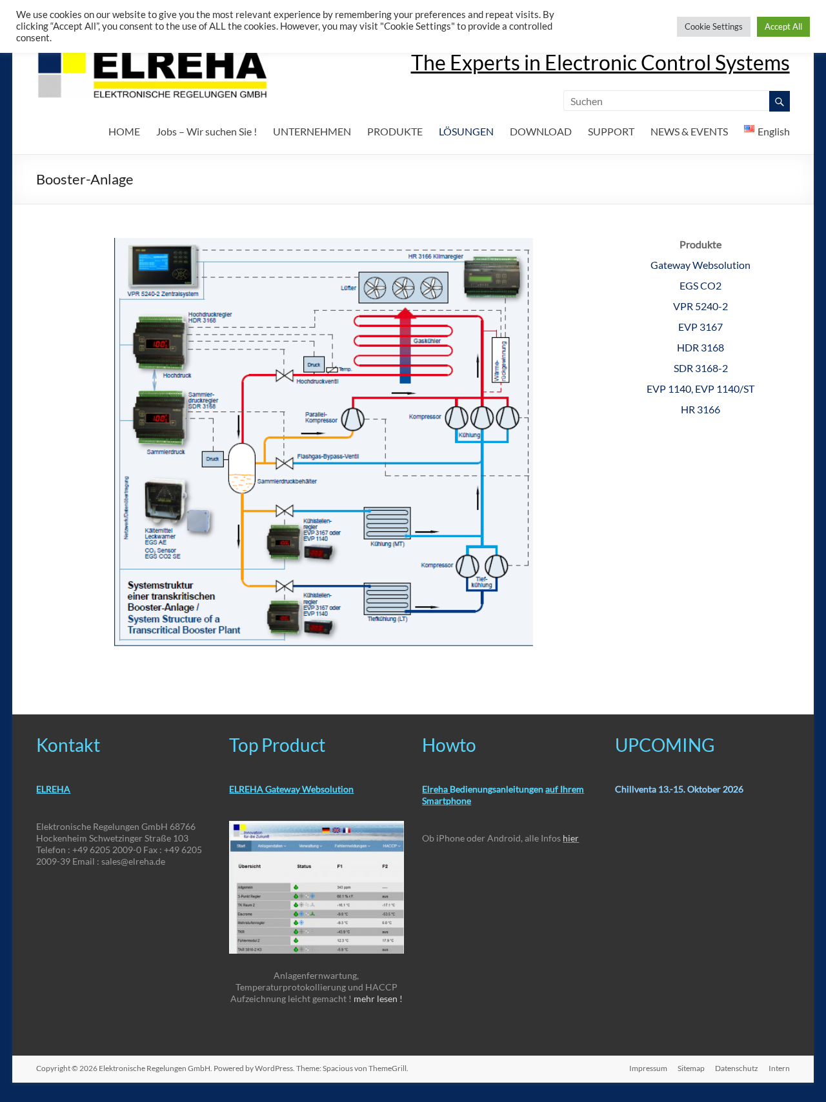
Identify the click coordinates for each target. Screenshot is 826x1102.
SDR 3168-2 (701, 368)
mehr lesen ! (378, 998)
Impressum (648, 1068)
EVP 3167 (700, 326)
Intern (779, 1068)
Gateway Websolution (700, 265)
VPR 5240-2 (700, 306)
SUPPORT (611, 131)
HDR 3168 (700, 347)
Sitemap (691, 1068)
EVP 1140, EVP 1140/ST (700, 388)
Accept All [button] (783, 26)
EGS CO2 (700, 285)
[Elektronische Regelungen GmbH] (152, 54)
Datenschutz (736, 1068)
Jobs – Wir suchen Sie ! (206, 131)
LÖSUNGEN (466, 131)
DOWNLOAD (541, 131)
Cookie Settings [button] (714, 26)
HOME (124, 131)
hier (571, 837)
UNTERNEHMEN (312, 131)
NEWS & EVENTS (689, 131)
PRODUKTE (395, 131)
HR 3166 (700, 409)
